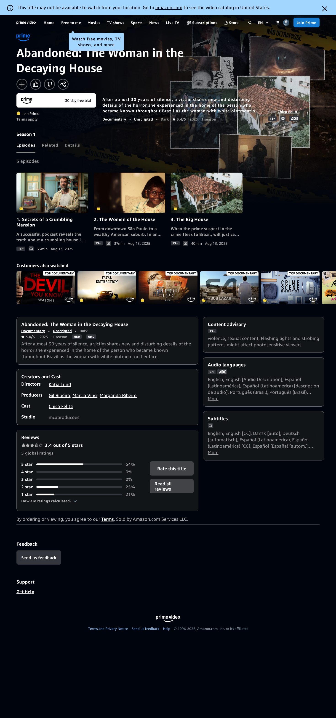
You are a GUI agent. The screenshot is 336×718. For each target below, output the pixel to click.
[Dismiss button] (324, 9)
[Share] (63, 84)
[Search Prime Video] (250, 22)
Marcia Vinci (84, 395)
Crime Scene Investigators (290, 287)
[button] (49, 501)
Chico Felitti (288, 111)
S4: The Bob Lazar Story (229, 287)
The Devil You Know (45, 287)
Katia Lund (60, 384)
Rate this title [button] (171, 468)
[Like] (35, 84)
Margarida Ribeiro (118, 395)
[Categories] (277, 22)
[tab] (25, 145)
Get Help (25, 591)
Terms (107, 519)
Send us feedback (145, 628)
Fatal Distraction (106, 287)
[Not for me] (49, 84)
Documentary (114, 119)
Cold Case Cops (168, 287)
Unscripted (143, 119)
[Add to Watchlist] (21, 84)
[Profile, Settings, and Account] (286, 22)
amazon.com (168, 7)
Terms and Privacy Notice (108, 628)
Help (166, 628)
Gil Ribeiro (59, 395)
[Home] (26, 22)
